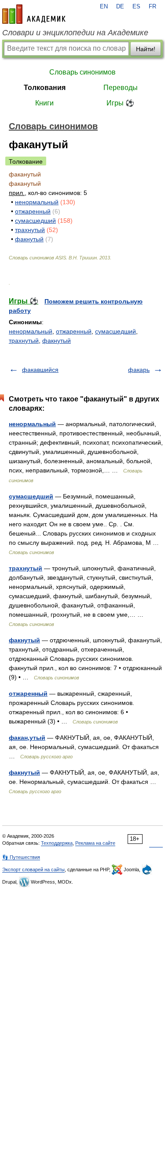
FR (152, 7)
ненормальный (37, 202)
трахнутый (30, 229)
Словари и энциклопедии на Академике (75, 32)
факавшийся (40, 369)
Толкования (45, 87)
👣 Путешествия (21, 857)
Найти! (145, 48)
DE (120, 7)
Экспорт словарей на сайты (33, 869)
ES (136, 7)
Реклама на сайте (95, 843)
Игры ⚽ (120, 103)
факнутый (29, 239)
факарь (139, 369)
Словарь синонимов (82, 72)
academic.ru (34, 14)
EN (104, 7)
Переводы (120, 87)
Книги (44, 103)
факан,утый (27, 737)
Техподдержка (57, 843)
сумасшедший (35, 220)
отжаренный (33, 211)
